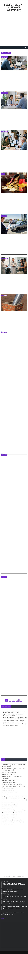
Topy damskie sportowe (17, 812)
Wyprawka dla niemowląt (7, 822)
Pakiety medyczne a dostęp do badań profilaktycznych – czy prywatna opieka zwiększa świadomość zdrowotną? (12, 154)
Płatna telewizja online (6, 808)
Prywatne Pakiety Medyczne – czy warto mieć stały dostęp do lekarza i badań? (12, 112)
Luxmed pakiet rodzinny (7, 776)
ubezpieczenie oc (5, 814)
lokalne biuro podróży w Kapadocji (9, 772)
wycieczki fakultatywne (6, 820)
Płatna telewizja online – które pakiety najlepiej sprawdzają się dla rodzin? (13, 436)
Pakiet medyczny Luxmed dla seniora (9, 792)
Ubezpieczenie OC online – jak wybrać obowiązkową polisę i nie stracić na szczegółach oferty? (13, 74)
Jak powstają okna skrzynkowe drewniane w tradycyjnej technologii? (13, 559)
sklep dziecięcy (22, 810)
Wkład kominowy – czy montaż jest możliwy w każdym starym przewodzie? (14, 314)
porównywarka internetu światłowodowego (16, 798)
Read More (4, 86)
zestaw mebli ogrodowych (19, 822)
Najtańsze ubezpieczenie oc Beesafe (9, 780)
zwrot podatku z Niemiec (7, 824)
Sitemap (2, 918)
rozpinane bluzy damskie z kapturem (9, 810)
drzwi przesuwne (21, 764)
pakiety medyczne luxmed (7, 794)
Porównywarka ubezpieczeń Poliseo (9, 800)
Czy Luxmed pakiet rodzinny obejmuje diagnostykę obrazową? (13, 277)
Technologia (4, 332)
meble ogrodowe (5, 778)
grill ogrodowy (22, 768)
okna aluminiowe (21, 786)
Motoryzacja (4, 215)
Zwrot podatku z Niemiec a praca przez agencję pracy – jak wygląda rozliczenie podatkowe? (13, 197)
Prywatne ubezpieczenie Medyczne (9, 804)
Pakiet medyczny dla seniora (8, 790)
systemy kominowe (6, 812)
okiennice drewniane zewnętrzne (9, 786)
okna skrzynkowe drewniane (8, 788)
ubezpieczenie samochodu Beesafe (9, 816)
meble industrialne (18, 776)
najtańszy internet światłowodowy (9, 782)
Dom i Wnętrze (4, 295)
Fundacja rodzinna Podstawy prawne (9, 768)
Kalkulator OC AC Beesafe (7, 770)
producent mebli (22, 800)
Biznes (3, 174)
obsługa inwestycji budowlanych (8, 784)
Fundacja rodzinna (6, 766)
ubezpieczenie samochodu (16, 814)
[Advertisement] (14, 29)
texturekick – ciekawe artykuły (14, 7)
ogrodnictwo (19, 784)
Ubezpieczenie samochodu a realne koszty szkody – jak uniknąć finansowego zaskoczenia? (12, 238)
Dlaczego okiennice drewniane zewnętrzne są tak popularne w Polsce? (13, 681)
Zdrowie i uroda (4, 57)
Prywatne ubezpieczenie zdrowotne (9, 806)
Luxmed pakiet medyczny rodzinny (9, 774)
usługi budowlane (5, 818)
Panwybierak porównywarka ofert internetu (11, 796)
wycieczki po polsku (17, 820)
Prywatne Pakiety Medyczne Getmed (9, 802)
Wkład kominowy (14, 818)
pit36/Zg (23, 796)
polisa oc (4, 798)
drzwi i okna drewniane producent (9, 764)
